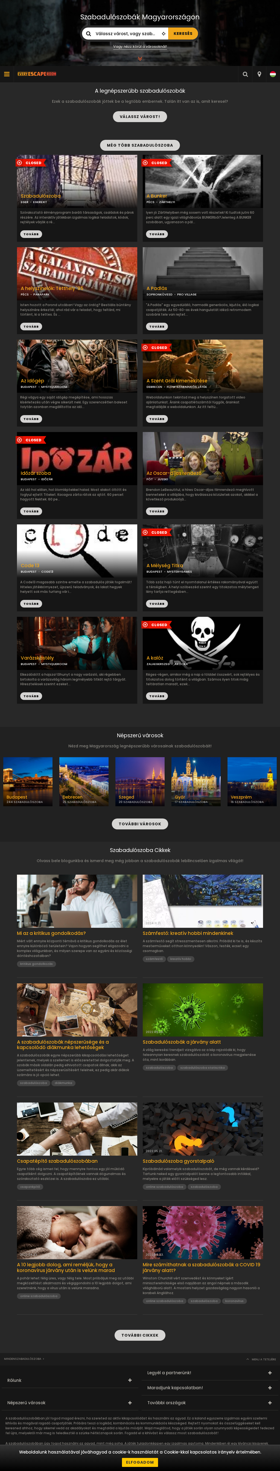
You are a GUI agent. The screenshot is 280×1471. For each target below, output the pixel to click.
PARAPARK (41, 294)
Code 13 (30, 566)
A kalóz (155, 658)
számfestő (154, 959)
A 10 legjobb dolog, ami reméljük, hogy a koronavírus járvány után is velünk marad (66, 1267)
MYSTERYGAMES (179, 571)
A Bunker (157, 196)
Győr (180, 797)
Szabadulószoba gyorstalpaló (178, 1161)
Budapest (17, 797)
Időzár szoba (36, 473)
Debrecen (73, 797)
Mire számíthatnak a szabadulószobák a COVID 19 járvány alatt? (201, 1267)
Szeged (126, 797)
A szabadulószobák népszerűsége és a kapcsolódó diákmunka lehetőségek (63, 1044)
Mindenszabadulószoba (22, 1359)
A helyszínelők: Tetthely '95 (52, 288)
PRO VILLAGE (187, 294)
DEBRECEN (154, 387)
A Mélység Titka (165, 566)
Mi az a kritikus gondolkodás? (51, 933)
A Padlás (157, 288)
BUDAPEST (29, 387)
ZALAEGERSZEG (158, 664)
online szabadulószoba (164, 1187)
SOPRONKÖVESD (160, 294)
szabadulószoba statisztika (202, 1067)
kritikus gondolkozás (36, 964)
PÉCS (150, 202)
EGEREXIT (40, 202)
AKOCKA (181, 664)
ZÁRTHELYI (167, 202)
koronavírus (234, 1301)
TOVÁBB (157, 234)
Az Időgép (32, 381)
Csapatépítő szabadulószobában (57, 1161)
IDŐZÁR (47, 479)
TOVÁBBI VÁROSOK (140, 824)
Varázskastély (37, 658)
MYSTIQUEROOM (54, 387)
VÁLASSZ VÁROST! (140, 116)
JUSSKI (163, 479)
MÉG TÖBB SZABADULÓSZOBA (140, 145)
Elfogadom (140, 1462)
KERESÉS (183, 33)
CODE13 (47, 571)
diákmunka (63, 1083)
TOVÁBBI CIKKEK (140, 1335)
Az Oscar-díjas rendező (174, 473)
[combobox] (259, 74)
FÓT (150, 479)
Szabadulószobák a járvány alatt (182, 1042)
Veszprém (241, 797)
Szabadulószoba (41, 196)
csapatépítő (30, 1187)
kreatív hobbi (180, 959)
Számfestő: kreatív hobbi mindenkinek (188, 933)
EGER (24, 202)
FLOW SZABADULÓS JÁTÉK (187, 387)
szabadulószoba (33, 1083)
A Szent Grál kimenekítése (177, 381)
